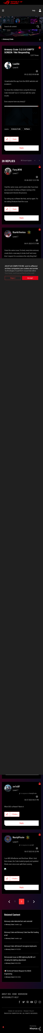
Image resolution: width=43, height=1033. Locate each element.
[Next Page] (33, 902)
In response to (29, 793)
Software (27, 129)
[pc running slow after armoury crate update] (35, 160)
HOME (14, 994)
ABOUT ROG (6, 994)
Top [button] (3, 1027)
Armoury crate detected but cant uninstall (18, 921)
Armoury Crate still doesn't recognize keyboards (20, 946)
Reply (21, 148)
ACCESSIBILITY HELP (10, 997)
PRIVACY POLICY (29, 1011)
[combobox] (21, 26)
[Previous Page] (9, 902)
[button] (7, 139)
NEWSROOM (22, 994)
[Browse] (4, 11)
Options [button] (39, 39)
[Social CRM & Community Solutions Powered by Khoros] (35, 1028)
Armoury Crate (8, 39)
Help (33, 10)
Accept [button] (30, 278)
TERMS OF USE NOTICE (15, 1011)
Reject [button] (12, 278)
